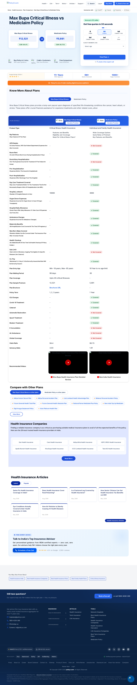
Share (127, 10)
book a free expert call (106, 62)
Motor (64, 3)
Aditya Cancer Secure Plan (22, 398)
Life (51, 3)
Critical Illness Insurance (97, 578)
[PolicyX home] (14, 3)
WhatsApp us (13, 624)
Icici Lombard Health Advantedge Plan (76, 398)
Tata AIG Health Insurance (111, 449)
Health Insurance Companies (97, 622)
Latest (16, 483)
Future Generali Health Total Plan (25, 403)
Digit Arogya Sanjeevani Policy (24, 408)
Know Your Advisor (114, 662)
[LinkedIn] (128, 649)
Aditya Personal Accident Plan (47, 398)
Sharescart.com (101, 662)
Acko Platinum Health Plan (48, 408)
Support (81, 3)
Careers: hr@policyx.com (18, 627)
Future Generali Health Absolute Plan (54, 403)
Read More (68, 458)
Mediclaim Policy (80, 99)
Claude (109, 10)
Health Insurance (75, 612)
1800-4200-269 (14, 620)
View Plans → (104, 57)
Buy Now (109, 3)
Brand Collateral (33, 662)
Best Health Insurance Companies (37, 578)
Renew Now (66, 666)
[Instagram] (119, 649)
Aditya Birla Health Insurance (82, 442)
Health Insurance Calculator (97, 627)
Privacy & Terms (61, 662)
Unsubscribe (91, 662)
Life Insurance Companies (100, 631)
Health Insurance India (16, 578)
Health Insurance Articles (115, 520)
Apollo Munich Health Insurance (25, 449)
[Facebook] (109, 649)
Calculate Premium (73, 123)
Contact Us (43, 662)
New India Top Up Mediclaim (113, 403)
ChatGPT (99, 10)
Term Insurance (75, 615)
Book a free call (123, 3)
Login (73, 666)
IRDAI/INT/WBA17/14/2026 (44, 675)
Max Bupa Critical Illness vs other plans (25, 392)
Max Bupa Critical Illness (60, 99)
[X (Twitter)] (114, 649)
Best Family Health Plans (79, 578)
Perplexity (118, 10)
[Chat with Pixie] (131, 679)
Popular (26, 483)
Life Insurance (74, 618)
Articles (72, 3)
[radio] (90, 32)
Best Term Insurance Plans (98, 635)
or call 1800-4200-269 (121, 596)
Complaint (125, 662)
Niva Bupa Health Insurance (54, 449)
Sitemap (51, 662)
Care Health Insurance (54, 442)
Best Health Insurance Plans (59, 578)
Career (24, 662)
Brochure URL (55, 288)
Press (10, 662)
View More (16, 414)
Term (57, 3)
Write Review (80, 662)
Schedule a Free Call (26, 550)
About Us (17, 662)
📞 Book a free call (103, 596)
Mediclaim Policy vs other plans (55, 392)
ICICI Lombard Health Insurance (82, 449)
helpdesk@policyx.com (17, 617)
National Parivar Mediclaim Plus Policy (85, 403)
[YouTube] (123, 649)
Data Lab (71, 662)
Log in (100, 3)
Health (44, 3)
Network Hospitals (97, 612)
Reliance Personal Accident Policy (107, 398)
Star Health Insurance (26, 442)
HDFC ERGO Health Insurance (111, 442)
